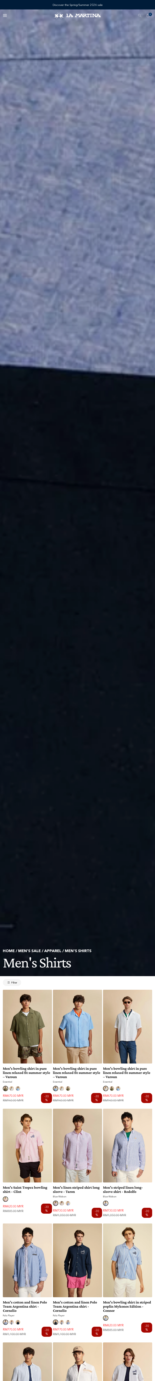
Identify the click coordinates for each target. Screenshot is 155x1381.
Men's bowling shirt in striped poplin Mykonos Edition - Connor (127, 1306)
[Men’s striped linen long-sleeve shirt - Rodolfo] (127, 1145)
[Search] (140, 15)
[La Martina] (77, 15)
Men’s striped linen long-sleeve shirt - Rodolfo (123, 1189)
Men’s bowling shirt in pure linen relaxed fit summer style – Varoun (26, 1072)
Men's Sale (29, 951)
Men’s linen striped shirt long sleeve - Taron (76, 1189)
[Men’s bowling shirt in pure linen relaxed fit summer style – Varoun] (27, 1027)
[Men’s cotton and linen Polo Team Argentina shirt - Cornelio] (27, 1260)
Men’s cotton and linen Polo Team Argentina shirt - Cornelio (25, 1306)
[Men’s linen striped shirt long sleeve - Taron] (77, 1145)
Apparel (52, 951)
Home (9, 951)
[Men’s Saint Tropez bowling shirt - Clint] (27, 1145)
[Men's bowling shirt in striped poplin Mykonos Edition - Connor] (127, 1260)
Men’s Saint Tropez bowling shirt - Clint (25, 1189)
